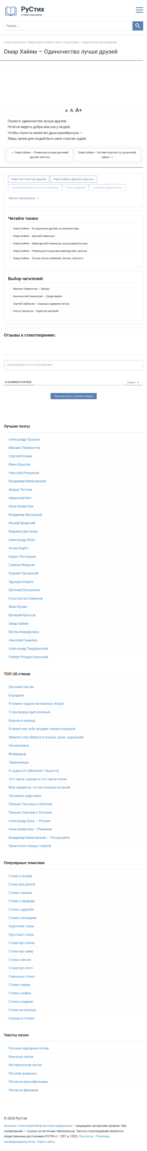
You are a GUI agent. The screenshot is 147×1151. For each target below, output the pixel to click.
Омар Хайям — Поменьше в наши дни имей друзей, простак (50, 250)
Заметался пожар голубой (30, 846)
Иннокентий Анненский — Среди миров (37, 296)
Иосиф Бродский (22, 523)
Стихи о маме (19, 985)
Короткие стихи (21, 926)
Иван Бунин (18, 607)
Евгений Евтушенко (24, 590)
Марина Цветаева (23, 531)
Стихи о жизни (20, 893)
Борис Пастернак (22, 556)
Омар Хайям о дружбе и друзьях (73, 179)
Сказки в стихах (21, 1018)
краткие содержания (57, 1126)
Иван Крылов (19, 464)
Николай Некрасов (24, 473)
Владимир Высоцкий (25, 515)
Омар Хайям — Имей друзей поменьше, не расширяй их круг (50, 243)
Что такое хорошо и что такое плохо (38, 779)
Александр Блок (22, 540)
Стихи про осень (22, 943)
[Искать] (137, 26)
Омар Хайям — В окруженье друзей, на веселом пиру (46, 228)
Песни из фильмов (23, 1090)
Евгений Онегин (21, 687)
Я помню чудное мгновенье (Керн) (36, 704)
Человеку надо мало (25, 796)
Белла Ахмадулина (24, 632)
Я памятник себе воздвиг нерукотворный (42, 729)
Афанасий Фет (20, 498)
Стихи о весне (20, 960)
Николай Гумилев (23, 640)
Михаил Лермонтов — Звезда (31, 288)
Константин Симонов (26, 598)
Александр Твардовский (28, 648)
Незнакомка (19, 745)
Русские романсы (23, 1073)
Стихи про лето (21, 968)
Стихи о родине (21, 1002)
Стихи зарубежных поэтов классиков (34, 187)
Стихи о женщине (23, 918)
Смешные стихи (21, 976)
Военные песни (21, 1057)
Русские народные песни (29, 1048)
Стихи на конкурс (23, 1010)
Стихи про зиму (21, 951)
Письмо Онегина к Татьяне (30, 812)
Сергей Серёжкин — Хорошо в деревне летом (41, 303)
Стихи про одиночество (107, 187)
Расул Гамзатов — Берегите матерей (35, 311)
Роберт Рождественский (28, 657)
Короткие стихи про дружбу (28, 179)
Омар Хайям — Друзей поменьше (34, 235)
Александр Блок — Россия (29, 821)
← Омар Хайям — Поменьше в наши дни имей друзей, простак (39, 155)
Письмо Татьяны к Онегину (30, 804)
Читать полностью (21, 198)
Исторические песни (25, 1065)
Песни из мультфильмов (28, 1082)
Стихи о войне (20, 993)
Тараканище (19, 762)
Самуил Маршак (22, 565)
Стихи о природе (22, 901)
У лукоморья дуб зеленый (29, 712)
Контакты (86, 1136)
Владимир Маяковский (27, 481)
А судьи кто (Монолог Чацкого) (34, 771)
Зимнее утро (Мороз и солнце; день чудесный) (46, 737)
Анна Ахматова (21, 506)
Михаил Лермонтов (24, 448)
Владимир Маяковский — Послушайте (39, 838)
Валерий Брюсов (22, 615)
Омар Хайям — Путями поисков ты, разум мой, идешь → (107, 155)
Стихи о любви (20, 876)
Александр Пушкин (24, 439)
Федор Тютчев (20, 489)
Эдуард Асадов (21, 582)
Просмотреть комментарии (73, 396)
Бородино (16, 695)
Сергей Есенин (20, 456)
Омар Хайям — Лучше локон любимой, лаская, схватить (48, 258)
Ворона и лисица (22, 720)
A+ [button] (78, 110)
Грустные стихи (21, 935)
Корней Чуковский (23, 573)
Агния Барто (18, 548)
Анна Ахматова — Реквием (30, 829)
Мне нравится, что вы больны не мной (39, 787)
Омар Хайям (18, 623)
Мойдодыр (17, 754)
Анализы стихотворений (21, 1126)
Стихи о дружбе (75, 187)
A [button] (66, 110)
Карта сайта (46, 1142)
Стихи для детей (22, 884)
